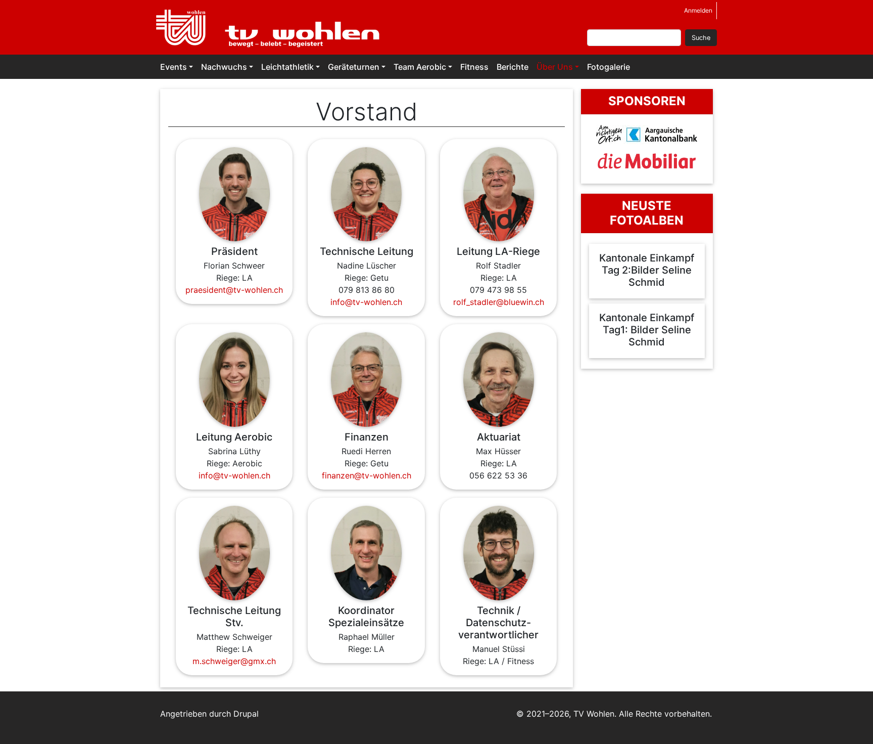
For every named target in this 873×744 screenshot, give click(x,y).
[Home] (274, 27)
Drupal (246, 714)
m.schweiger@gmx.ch (234, 661)
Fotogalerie (608, 67)
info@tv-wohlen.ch (366, 302)
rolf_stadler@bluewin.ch (498, 302)
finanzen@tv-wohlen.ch (366, 475)
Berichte (512, 67)
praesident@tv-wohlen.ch (234, 290)
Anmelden (698, 10)
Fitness (474, 67)
